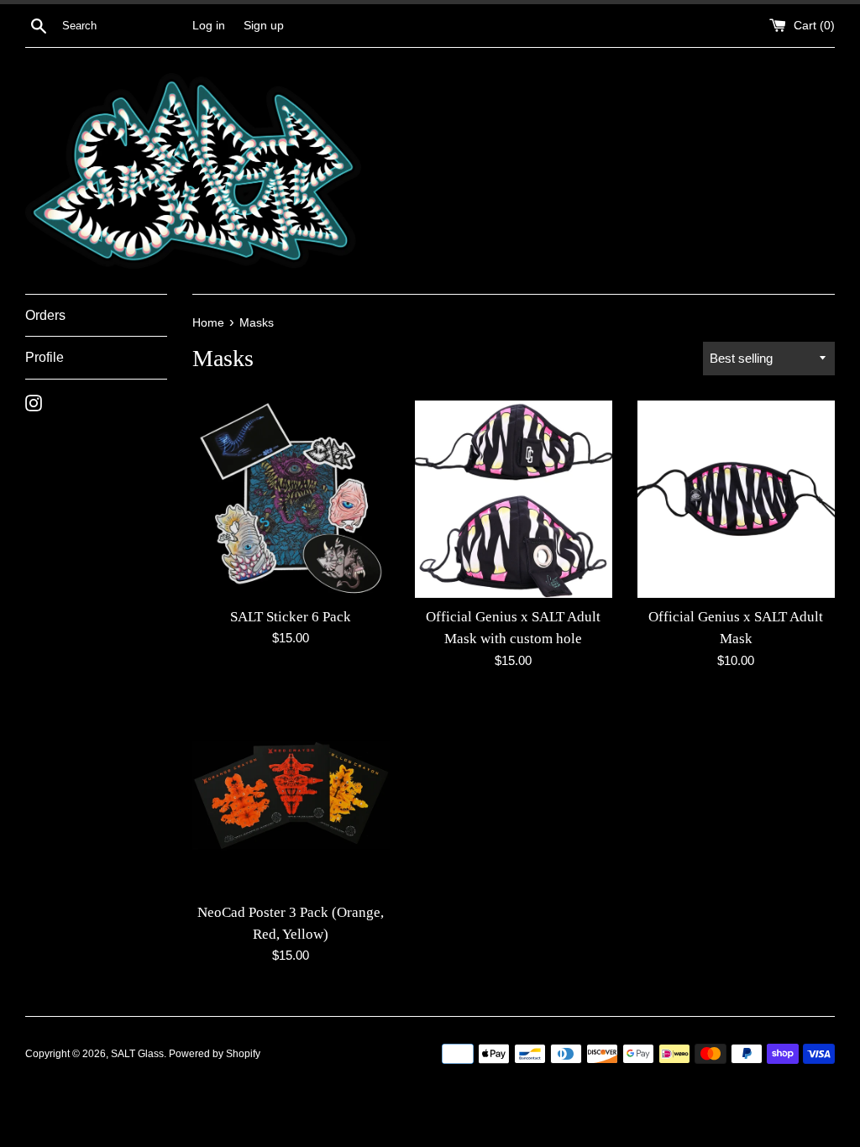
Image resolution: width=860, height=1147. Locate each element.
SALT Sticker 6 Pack (290, 617)
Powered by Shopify (214, 1054)
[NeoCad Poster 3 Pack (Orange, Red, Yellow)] (291, 794)
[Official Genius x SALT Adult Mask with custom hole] (513, 499)
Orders (45, 315)
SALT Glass (137, 1054)
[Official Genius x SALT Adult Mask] (736, 499)
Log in (208, 25)
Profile (44, 357)
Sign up (264, 25)
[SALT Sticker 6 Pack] (291, 499)
